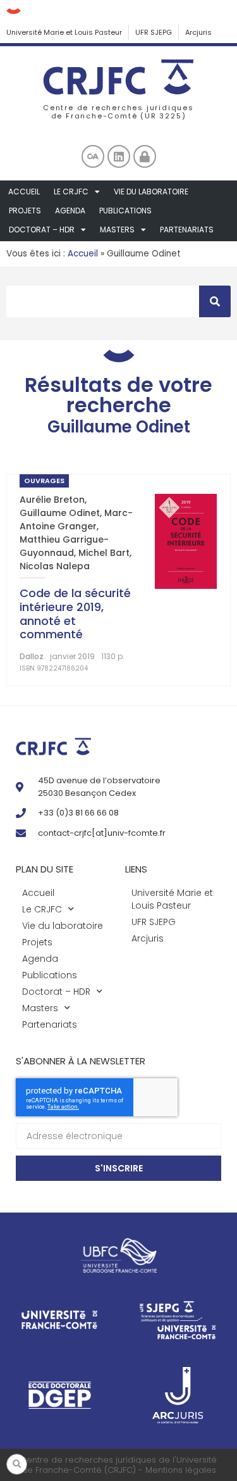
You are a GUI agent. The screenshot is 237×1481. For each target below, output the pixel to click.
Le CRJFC (71, 191)
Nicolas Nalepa (55, 566)
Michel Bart (104, 552)
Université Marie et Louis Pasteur (64, 32)
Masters (117, 229)
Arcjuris (198, 32)
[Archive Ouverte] (93, 156)
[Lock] (144, 156)
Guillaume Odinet (60, 513)
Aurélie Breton (52, 499)
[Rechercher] (215, 301)
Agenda (70, 210)
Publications (125, 210)
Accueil (24, 191)
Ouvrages (44, 481)
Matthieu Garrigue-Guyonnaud (64, 546)
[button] (16, 1464)
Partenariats (187, 229)
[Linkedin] (118, 156)
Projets (25, 210)
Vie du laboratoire (151, 191)
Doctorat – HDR (42, 229)
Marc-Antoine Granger (76, 520)
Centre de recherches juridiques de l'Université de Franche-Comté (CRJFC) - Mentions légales (118, 1465)
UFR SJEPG (153, 32)
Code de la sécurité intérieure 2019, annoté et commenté (75, 613)
